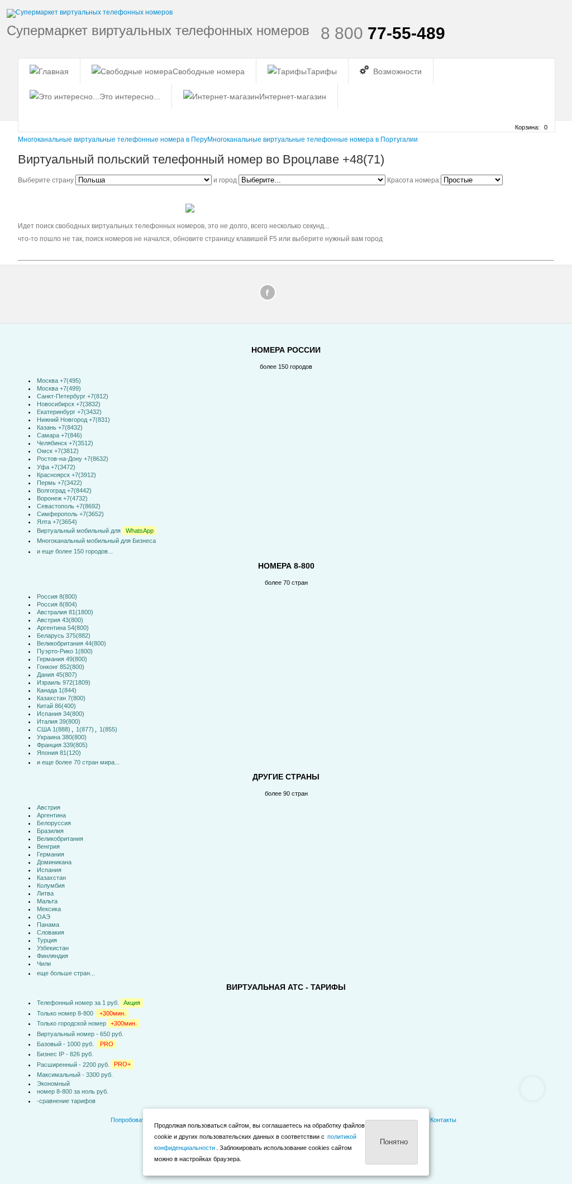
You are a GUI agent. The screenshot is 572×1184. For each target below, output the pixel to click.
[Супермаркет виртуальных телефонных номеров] (90, 13)
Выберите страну (46, 180)
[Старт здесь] (49, 71)
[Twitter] (286, 295)
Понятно (394, 1142)
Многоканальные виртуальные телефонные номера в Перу (112, 139)
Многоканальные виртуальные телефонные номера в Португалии (312, 139)
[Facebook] (267, 295)
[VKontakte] (304, 295)
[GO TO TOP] (532, 1088)
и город (226, 180)
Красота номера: (414, 180)
